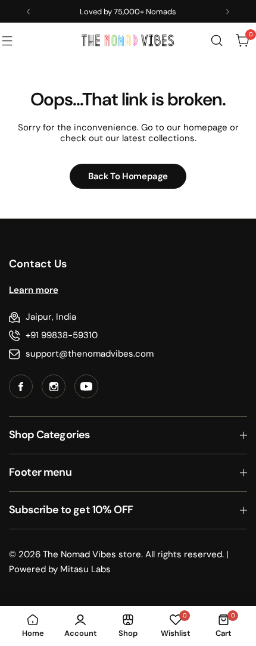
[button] (28, 11)
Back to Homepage (128, 176)
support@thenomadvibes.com (90, 354)
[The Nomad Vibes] (128, 40)
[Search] (217, 40)
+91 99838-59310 (62, 335)
